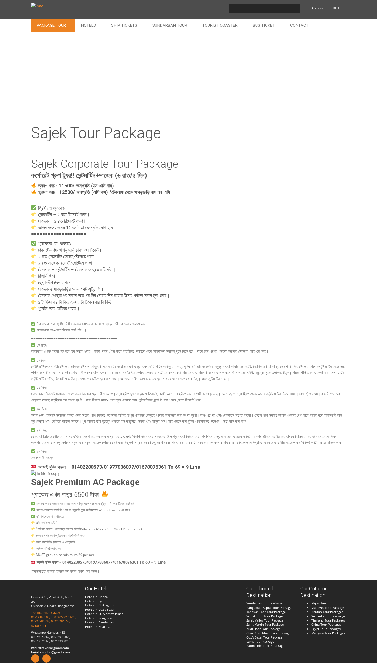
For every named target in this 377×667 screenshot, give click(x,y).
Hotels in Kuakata (97, 627)
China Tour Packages (326, 624)
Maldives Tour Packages (328, 608)
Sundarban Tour (169, 25)
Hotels (88, 25)
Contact (299, 25)
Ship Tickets (124, 25)
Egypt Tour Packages (326, 629)
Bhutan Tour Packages (327, 612)
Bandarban (106, 622)
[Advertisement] (188, 73)
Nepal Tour (319, 603)
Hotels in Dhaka (96, 597)
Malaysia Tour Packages (328, 633)
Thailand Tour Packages (328, 620)
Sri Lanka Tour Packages (328, 616)
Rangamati (106, 618)
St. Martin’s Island (111, 614)
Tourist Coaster (220, 25)
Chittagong (106, 605)
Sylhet (103, 601)
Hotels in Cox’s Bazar (100, 609)
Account (317, 8)
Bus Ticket (264, 25)
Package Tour (51, 25)
